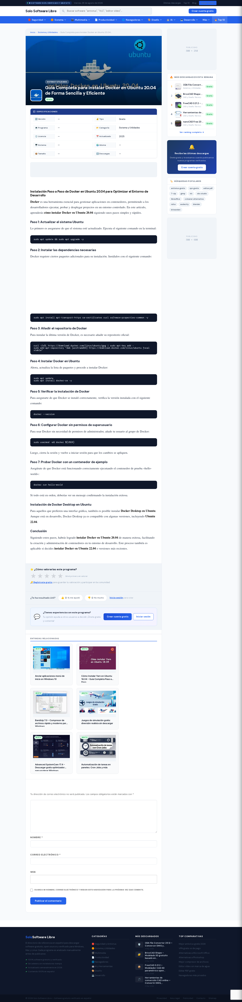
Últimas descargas (172, 3)
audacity (184, 204)
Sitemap (212, 998)
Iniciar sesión (207, 3)
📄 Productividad (100, 957)
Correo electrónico (45, 854)
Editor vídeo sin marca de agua (194, 966)
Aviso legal (175, 998)
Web (33, 872)
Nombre (36, 837)
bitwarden (175, 210)
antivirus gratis (178, 188)
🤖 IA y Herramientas (102, 966)
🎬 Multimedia (99, 953)
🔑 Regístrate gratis (41, 582)
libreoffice (175, 199)
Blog (194, 3)
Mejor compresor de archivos (194, 961)
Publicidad (188, 998)
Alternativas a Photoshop (191, 957)
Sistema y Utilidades (48, 32)
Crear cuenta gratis (203, 11)
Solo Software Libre (41, 11)
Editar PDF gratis (187, 970)
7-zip (173, 193)
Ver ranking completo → (192, 132)
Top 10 (187, 3)
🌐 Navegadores (100, 961)
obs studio (202, 193)
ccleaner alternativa (194, 199)
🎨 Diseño (97, 970)
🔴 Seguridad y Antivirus (104, 943)
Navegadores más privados (192, 975)
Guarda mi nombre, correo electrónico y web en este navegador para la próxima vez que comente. (89, 890)
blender (196, 204)
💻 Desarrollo (98, 975)
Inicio (32, 32)
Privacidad (162, 998)
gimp (183, 193)
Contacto (200, 998)
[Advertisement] (93, 286)
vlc (191, 193)
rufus (173, 204)
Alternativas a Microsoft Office (194, 953)
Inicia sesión (116, 597)
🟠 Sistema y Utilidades (103, 948)
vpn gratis (194, 188)
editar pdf (208, 188)
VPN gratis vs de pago (190, 948)
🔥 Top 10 (220, 19)
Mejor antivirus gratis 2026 (192, 943)
